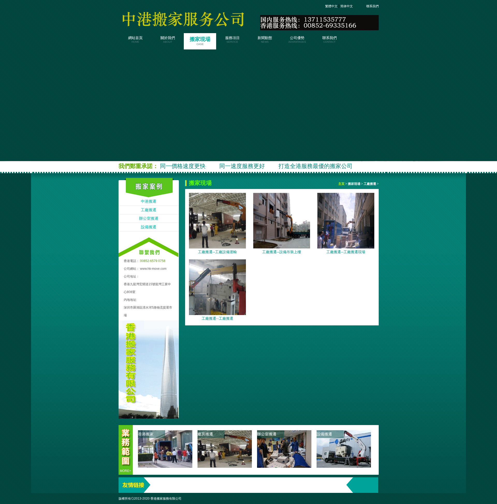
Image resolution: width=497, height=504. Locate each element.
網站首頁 (135, 39)
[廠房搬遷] (225, 466)
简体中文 (347, 6)
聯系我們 (372, 6)
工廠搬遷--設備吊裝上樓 (281, 252)
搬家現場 (200, 41)
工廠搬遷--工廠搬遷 (217, 318)
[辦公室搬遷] (284, 466)
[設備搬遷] (344, 466)
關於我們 (167, 39)
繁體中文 (331, 6)
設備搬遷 (148, 227)
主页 (341, 184)
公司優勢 (297, 39)
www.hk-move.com (153, 269)
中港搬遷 (148, 201)
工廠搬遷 (148, 210)
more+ (125, 471)
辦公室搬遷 (148, 218)
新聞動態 (265, 39)
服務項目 (232, 39)
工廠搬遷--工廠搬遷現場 (345, 252)
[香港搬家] (165, 466)
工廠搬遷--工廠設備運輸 (217, 252)
